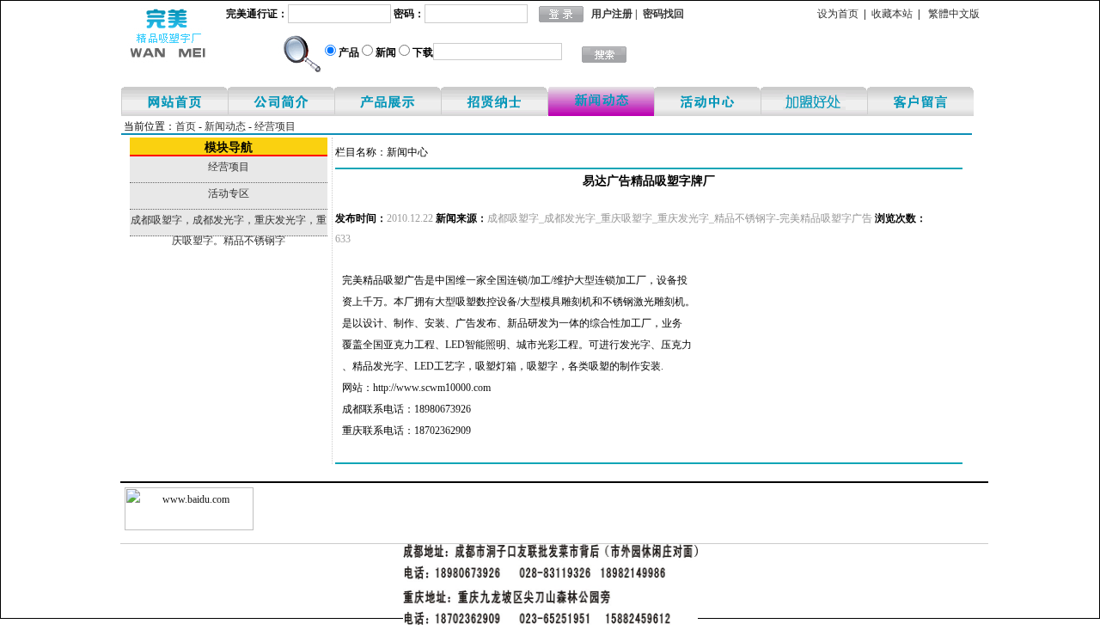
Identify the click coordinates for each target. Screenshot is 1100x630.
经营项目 (275, 126)
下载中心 (814, 101)
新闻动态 (600, 101)
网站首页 (174, 101)
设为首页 (838, 14)
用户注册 (611, 14)
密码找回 (663, 14)
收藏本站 (892, 14)
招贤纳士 (494, 101)
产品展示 (387, 101)
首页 (185, 126)
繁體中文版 (954, 14)
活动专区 (707, 101)
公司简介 (281, 101)
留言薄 (920, 101)
